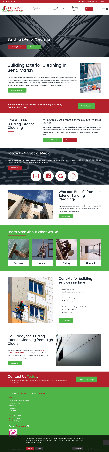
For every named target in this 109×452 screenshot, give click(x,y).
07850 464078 (19, 353)
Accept (30, 448)
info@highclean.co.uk (20, 421)
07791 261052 (102, 1)
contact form (24, 163)
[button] (17, 47)
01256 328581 (87, 1)
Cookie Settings (77, 448)
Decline (39, 448)
